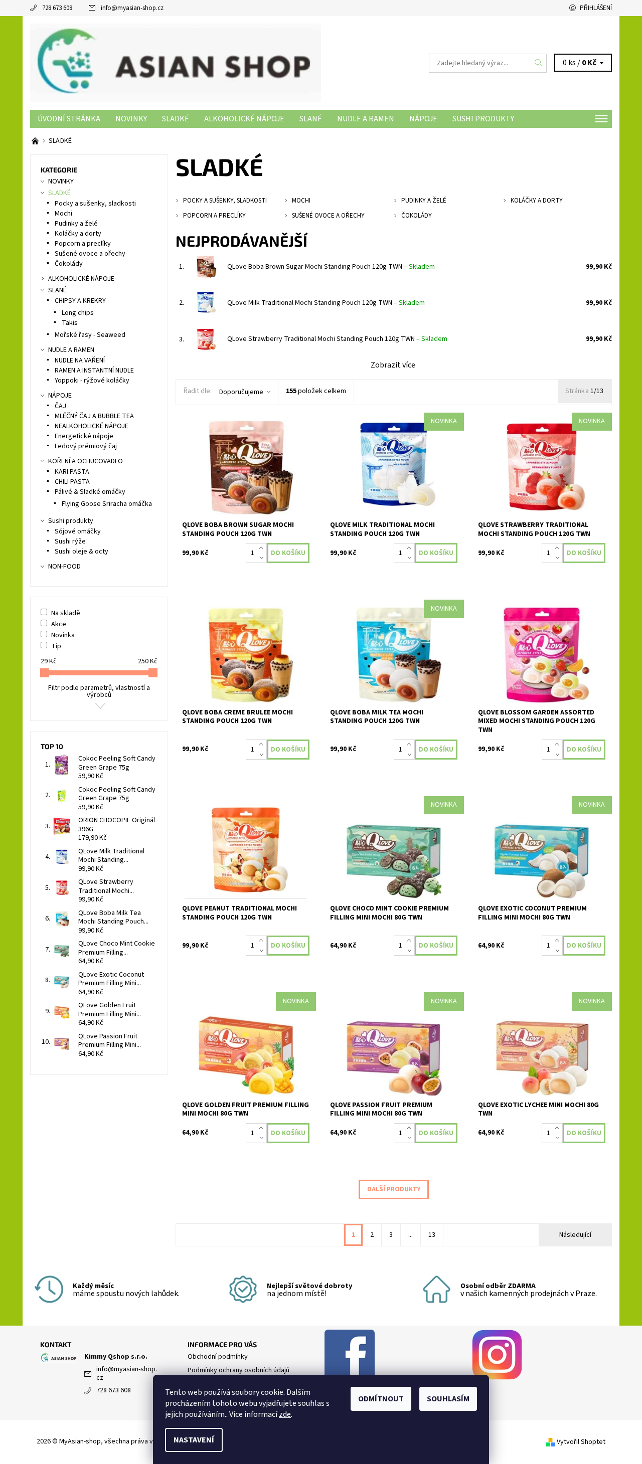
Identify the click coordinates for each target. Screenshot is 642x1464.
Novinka (63, 635)
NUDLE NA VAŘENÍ (80, 360)
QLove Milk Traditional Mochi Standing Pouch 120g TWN (326, 303)
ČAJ (60, 406)
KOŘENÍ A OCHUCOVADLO (85, 461)
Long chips (78, 313)
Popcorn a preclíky (83, 244)
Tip (56, 646)
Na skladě (65, 613)
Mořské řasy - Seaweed (90, 335)
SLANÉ (310, 118)
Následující (575, 1235)
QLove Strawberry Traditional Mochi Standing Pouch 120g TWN (337, 339)
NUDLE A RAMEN (365, 118)
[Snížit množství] (263, 558)
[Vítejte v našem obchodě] (36, 141)
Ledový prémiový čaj (86, 446)
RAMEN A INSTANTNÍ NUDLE (94, 370)
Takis (70, 323)
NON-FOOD (64, 567)
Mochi (63, 214)
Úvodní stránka (69, 118)
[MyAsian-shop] (175, 62)
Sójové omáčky (78, 531)
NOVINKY (131, 118)
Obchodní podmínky (218, 1357)
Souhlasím (448, 1398)
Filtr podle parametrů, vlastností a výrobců (99, 691)
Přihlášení (596, 8)
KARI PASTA (72, 472)
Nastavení (194, 1439)
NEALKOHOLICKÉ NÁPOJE (91, 426)
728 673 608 (57, 8)
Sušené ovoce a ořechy (90, 254)
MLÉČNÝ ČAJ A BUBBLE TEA (94, 416)
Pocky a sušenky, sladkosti (95, 204)
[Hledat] (539, 63)
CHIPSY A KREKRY (80, 301)
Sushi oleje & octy (81, 551)
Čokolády (69, 264)
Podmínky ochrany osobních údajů (238, 1370)
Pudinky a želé (76, 224)
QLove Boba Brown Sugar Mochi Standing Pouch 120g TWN (331, 267)
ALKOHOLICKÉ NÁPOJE (244, 118)
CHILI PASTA (72, 482)
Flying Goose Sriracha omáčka (107, 504)
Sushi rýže (70, 541)
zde (285, 1414)
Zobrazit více (393, 365)
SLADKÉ (175, 118)
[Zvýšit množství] (263, 548)
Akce (58, 624)
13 (431, 1235)
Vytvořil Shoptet (581, 1442)
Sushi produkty (483, 118)
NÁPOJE (423, 118)
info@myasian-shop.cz (132, 8)
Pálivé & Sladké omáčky (90, 492)
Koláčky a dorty (78, 234)
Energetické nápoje (84, 436)
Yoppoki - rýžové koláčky (92, 381)
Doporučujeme (241, 392)
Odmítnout (381, 1398)
